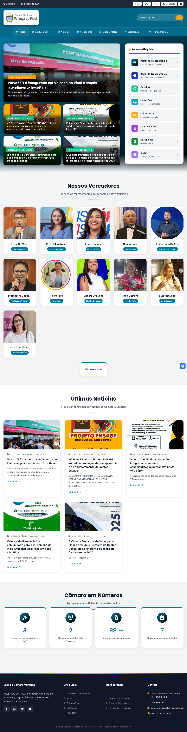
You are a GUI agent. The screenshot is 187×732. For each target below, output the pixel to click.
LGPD (112, 693)
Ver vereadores (93, 369)
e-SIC (70, 698)
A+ (138, 4)
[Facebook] (7, 709)
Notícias (65, 31)
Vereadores (86, 31)
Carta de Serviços (118, 703)
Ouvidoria (71, 713)
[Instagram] (14, 709)
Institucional (41, 31)
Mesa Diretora (110, 31)
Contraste (170, 4)
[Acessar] (180, 4)
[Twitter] (22, 709)
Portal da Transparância (78, 693)
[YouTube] (30, 709)
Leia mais (12, 481)
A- (157, 4)
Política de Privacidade (120, 708)
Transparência (160, 31)
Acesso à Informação (119, 698)
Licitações (72, 708)
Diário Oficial (73, 703)
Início (22, 31)
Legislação (133, 31)
